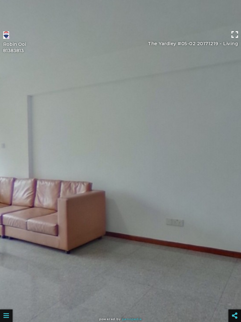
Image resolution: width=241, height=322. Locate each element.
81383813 (13, 50)
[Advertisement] (120, 14)
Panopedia (132, 319)
